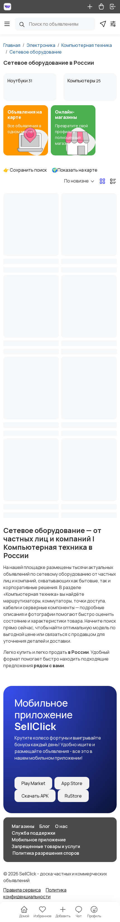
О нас (61, 826)
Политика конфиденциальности (34, 893)
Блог (44, 826)
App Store (71, 783)
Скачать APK (35, 796)
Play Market (33, 783)
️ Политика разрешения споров (45, 853)
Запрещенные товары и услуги (46, 846)
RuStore (73, 796)
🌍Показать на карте (74, 170)
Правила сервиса (22, 890)
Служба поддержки (33, 833)
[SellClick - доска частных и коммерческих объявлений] (7, 7)
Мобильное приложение (39, 840)
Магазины (23, 826)
